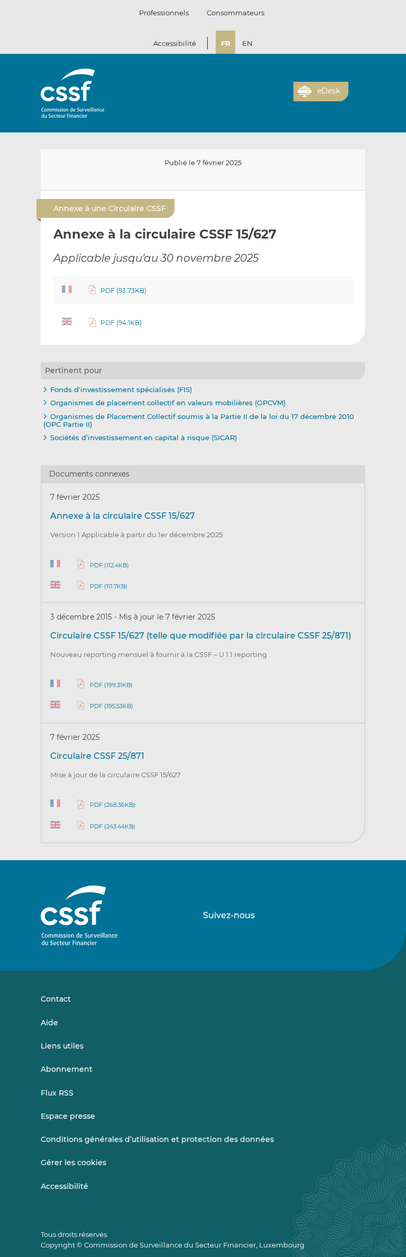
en (247, 43)
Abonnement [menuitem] (67, 1069)
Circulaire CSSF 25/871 (97, 756)
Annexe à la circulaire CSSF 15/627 (122, 516)
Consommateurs (235, 12)
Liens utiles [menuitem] (62, 1046)
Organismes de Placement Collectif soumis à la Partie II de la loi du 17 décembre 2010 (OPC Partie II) (198, 420)
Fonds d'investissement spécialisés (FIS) (121, 389)
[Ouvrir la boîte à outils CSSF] (282, 97)
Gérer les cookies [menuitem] (73, 1162)
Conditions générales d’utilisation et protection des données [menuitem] (157, 1139)
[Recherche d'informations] (269, 97)
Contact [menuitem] (56, 999)
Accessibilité (174, 43)
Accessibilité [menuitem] (64, 1186)
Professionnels (164, 12)
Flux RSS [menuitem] (57, 1093)
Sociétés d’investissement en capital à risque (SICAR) (143, 437)
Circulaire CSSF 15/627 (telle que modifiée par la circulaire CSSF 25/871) (200, 636)
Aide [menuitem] (49, 1022)
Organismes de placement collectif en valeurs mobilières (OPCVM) (167, 402)
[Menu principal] (356, 89)
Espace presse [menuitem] (68, 1116)
